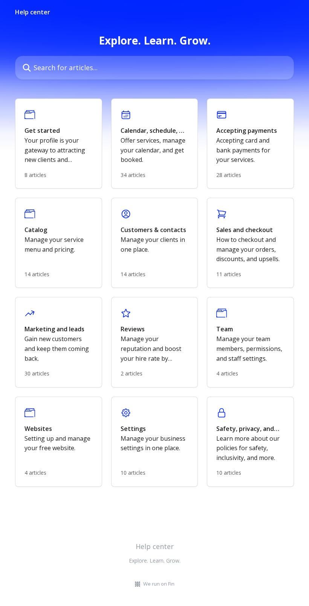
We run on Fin (158, 583)
